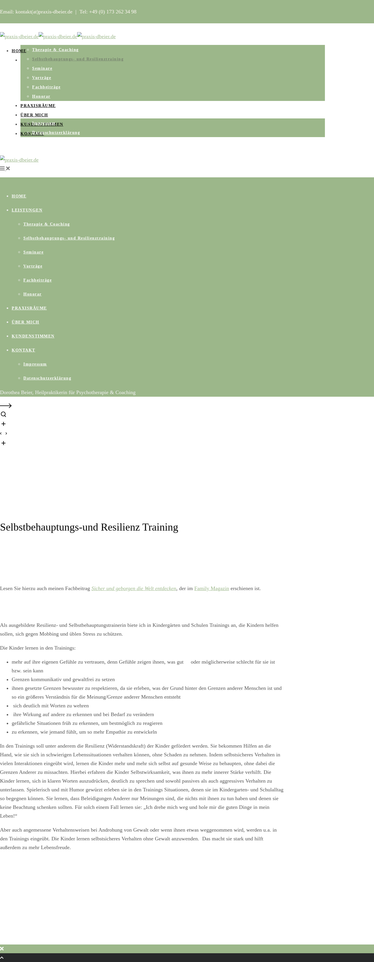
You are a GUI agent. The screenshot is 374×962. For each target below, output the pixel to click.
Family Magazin (211, 588)
